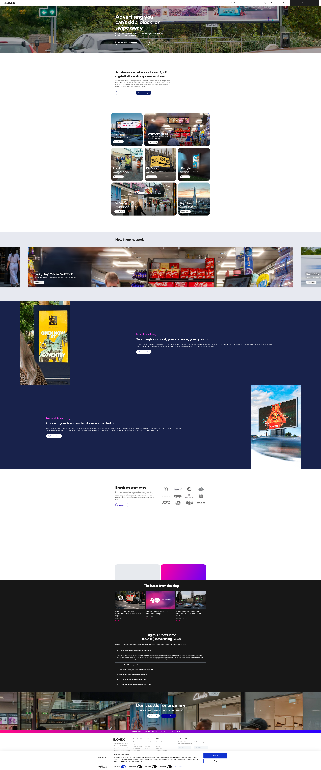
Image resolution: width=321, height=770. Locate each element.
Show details (178, 766)
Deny (215, 761)
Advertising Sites (243, 3)
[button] (160, 650)
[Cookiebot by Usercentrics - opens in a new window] (102, 766)
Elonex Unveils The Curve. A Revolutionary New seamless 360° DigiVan (128, 614)
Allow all (215, 755)
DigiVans (266, 3)
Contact (304, 3)
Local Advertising (256, 3)
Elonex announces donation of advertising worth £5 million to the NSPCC (188, 614)
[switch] (139, 766)
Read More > (119, 621)
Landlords (284, 3)
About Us (233, 3)
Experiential (274, 3)
